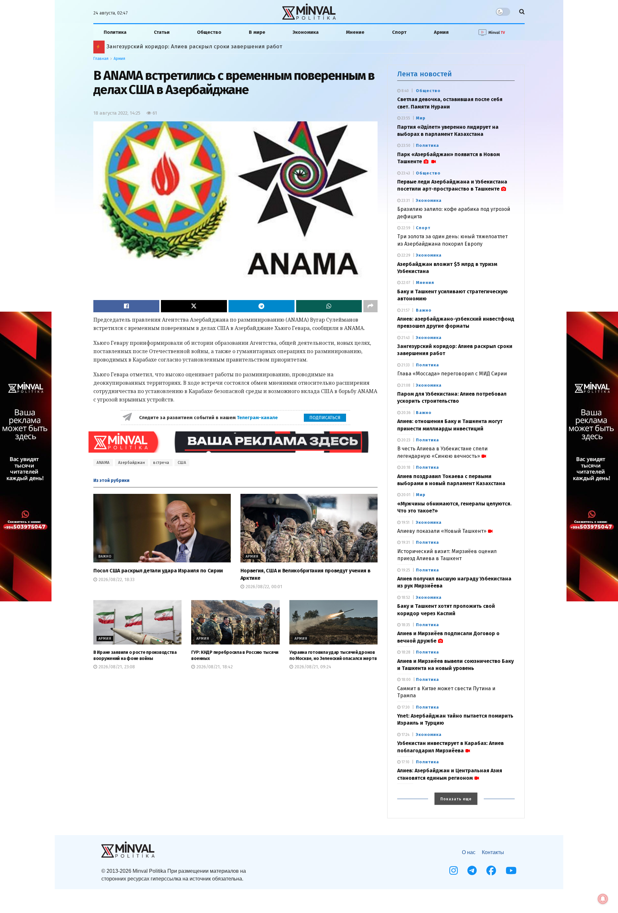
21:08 (405, 385)
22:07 (405, 282)
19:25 (405, 570)
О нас (468, 852)
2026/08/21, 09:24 (312, 667)
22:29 (405, 255)
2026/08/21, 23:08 (116, 667)
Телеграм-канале (258, 417)
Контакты (493, 852)
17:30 (405, 707)
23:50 (405, 145)
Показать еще (456, 799)
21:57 (404, 310)
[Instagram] (453, 870)
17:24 (404, 734)
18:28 (405, 652)
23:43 (405, 173)
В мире (257, 32)
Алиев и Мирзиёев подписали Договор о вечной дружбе (183, 46)
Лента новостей (424, 74)
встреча (161, 462)
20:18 (405, 467)
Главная (100, 58)
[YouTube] (511, 870)
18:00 (405, 679)
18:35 (405, 625)
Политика (115, 32)
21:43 (405, 337)
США (182, 462)
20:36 (405, 412)
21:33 (405, 365)
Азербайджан (131, 462)
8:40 (404, 91)
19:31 (405, 542)
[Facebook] (491, 870)
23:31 (405, 200)
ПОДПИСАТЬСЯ (325, 417)
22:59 (405, 228)
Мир (421, 118)
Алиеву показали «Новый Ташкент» (441, 531)
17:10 (404, 762)
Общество (209, 32)
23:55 (405, 118)
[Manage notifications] (603, 899)
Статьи (162, 32)
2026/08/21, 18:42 (214, 667)
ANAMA (103, 462)
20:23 (405, 440)
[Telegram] (472, 870)
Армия (441, 32)
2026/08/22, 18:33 (116, 579)
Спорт (399, 32)
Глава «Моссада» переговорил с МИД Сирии (452, 374)
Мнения (425, 282)
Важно (105, 556)
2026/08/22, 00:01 (263, 586)
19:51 (404, 522)
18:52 (405, 597)
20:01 (405, 495)
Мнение (355, 32)
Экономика (306, 32)
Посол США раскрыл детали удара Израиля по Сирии (158, 571)
